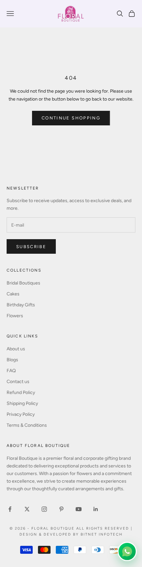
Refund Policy (21, 392)
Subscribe (31, 246)
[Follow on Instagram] (44, 509)
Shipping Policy (22, 403)
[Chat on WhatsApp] (127, 551)
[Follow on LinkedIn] (95, 509)
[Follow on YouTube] (78, 509)
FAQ (11, 370)
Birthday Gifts (21, 305)
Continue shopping (71, 117)
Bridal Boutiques (23, 283)
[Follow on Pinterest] (61, 509)
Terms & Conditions (27, 425)
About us (16, 349)
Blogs (12, 360)
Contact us (18, 381)
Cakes (13, 294)
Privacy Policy (21, 414)
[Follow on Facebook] (10, 509)
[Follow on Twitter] (27, 509)
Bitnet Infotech (102, 534)
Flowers (15, 316)
